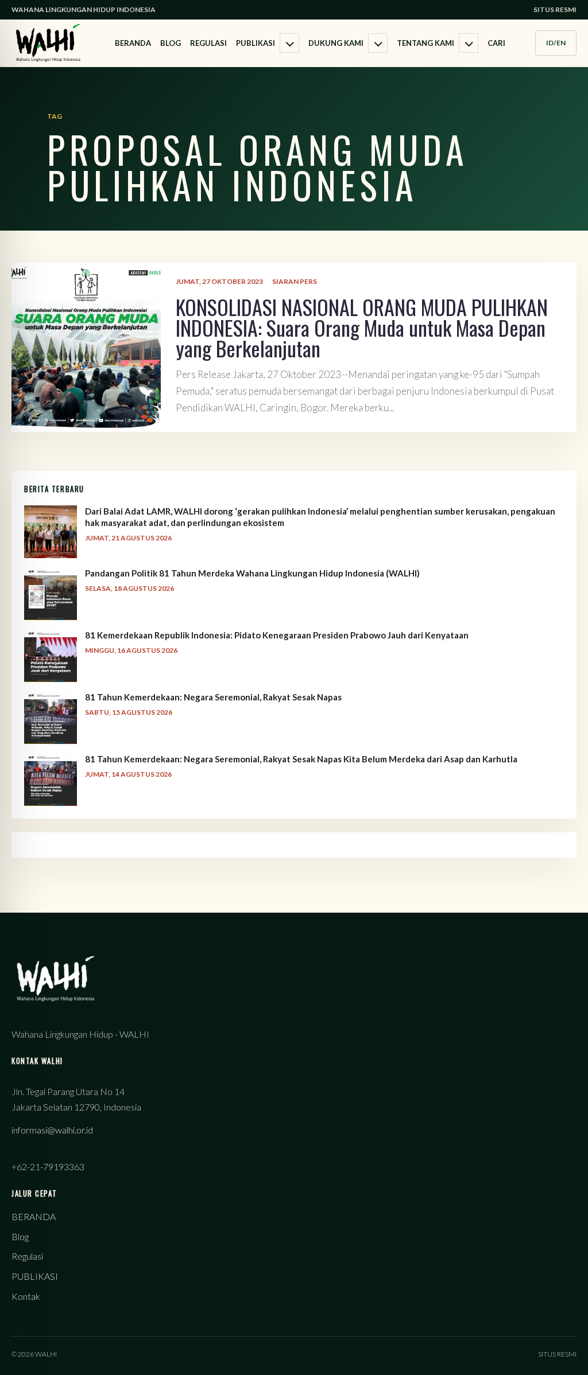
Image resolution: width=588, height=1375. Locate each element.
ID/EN (556, 42)
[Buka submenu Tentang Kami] (468, 43)
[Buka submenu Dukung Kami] (378, 43)
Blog (170, 43)
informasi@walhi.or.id (52, 1129)
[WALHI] (48, 42)
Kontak (25, 1296)
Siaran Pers (294, 281)
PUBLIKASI (255, 43)
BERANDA (133, 43)
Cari (496, 43)
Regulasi (208, 43)
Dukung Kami (335, 43)
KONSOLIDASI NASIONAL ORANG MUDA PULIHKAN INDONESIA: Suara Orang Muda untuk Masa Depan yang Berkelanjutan (362, 327)
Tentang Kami (425, 43)
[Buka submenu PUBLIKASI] (289, 43)
